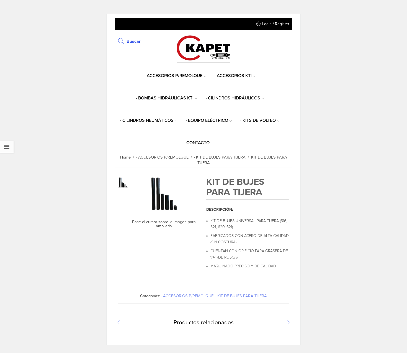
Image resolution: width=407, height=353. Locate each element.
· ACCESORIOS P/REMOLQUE (187, 296)
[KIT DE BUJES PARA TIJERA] (123, 182)
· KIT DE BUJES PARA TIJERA (241, 296)
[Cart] (286, 41)
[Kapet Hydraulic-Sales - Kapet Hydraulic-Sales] (203, 47)
